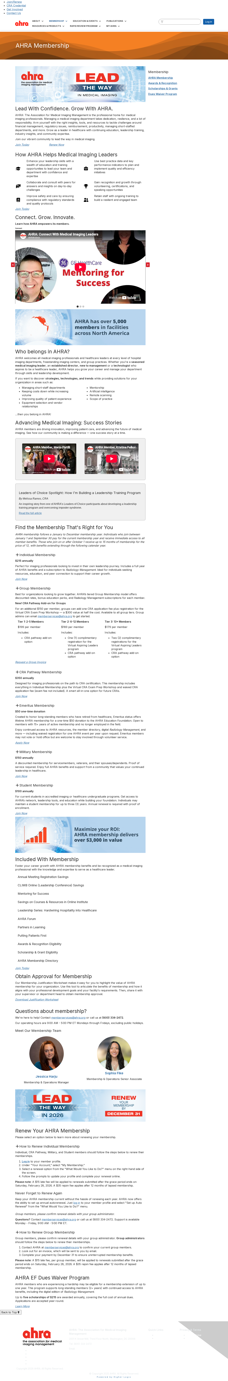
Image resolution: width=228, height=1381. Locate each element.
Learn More (22, 1306)
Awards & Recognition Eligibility (39, 944)
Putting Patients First (32, 935)
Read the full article (30, 513)
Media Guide (162, 1338)
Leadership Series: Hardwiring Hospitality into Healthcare (57, 910)
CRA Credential (16, 5)
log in (76, 1202)
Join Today (22, 144)
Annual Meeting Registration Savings (43, 877)
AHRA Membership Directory (38, 960)
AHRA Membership (160, 77)
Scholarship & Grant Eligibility (38, 952)
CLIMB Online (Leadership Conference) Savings (51, 885)
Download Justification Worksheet (36, 999)
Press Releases (163, 1335)
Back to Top (9, 1312)
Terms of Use (193, 1335)
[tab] (78, 307)
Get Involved (15, 9)
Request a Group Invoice (30, 662)
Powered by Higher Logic (114, 1377)
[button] (38, 20)
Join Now (21, 579)
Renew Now (56, 144)
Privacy (190, 1338)
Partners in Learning (31, 927)
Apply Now (22, 742)
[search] (162, 21)
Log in (208, 21)
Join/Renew (14, 2)
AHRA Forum (27, 919)
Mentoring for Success (33, 893)
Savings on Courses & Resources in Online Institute (53, 902)
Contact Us (14, 13)
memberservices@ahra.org (55, 616)
